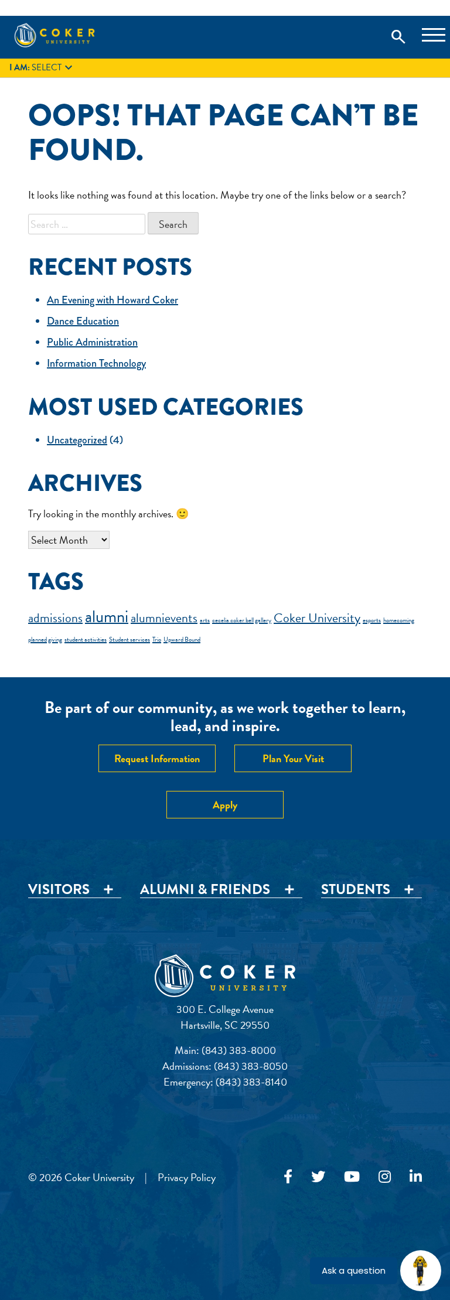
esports (372, 620)
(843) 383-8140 (251, 1082)
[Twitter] (318, 1177)
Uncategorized (77, 440)
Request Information (157, 758)
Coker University (317, 617)
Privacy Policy (187, 1177)
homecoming (398, 620)
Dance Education (83, 321)
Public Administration (92, 342)
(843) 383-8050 (251, 1066)
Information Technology (96, 363)
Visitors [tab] (59, 890)
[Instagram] (385, 1177)
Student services (129, 639)
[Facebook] (288, 1177)
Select (42, 68)
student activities (85, 639)
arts (205, 620)
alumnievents (164, 617)
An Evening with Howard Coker (112, 300)
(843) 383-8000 (239, 1050)
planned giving (45, 639)
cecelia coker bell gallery (241, 620)
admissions (55, 617)
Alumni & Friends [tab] (205, 890)
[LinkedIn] (416, 1177)
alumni (106, 616)
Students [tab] (355, 890)
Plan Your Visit (293, 758)
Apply (225, 805)
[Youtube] (352, 1177)
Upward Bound (181, 639)
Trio (156, 639)
